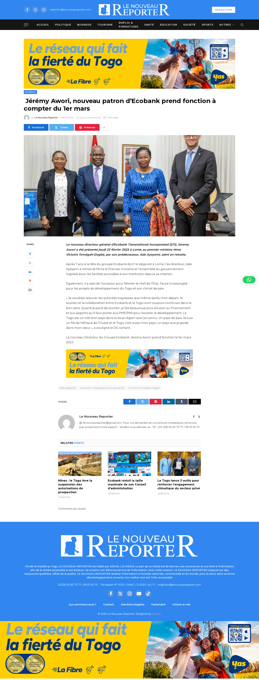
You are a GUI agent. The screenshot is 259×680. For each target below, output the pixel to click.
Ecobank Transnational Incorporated (102, 387)
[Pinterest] (29, 280)
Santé (149, 24)
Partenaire (158, 604)
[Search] (241, 25)
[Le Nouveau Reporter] (134, 9)
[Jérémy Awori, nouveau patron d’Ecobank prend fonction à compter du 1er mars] (129, 185)
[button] (249, 279)
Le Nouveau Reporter (46, 117)
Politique (63, 24)
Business (84, 24)
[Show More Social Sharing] (103, 127)
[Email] (29, 289)
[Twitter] (29, 262)
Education (168, 24)
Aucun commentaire (90, 117)
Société (189, 24)
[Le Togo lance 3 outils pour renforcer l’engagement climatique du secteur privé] (179, 464)
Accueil (43, 24)
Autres (225, 24)
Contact (108, 604)
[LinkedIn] (29, 271)
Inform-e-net (181, 604)
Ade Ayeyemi (68, 387)
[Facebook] (29, 253)
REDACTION (223, 9)
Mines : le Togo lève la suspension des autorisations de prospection (75, 486)
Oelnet (156, 613)
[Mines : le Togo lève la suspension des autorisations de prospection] (79, 464)
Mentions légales (132, 604)
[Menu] (26, 25)
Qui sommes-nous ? (82, 604)
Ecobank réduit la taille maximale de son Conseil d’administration (127, 484)
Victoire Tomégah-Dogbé (144, 387)
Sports (208, 24)
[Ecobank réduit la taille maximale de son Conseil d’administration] (129, 464)
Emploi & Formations (128, 24)
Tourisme (105, 24)
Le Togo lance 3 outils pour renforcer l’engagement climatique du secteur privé (179, 484)
